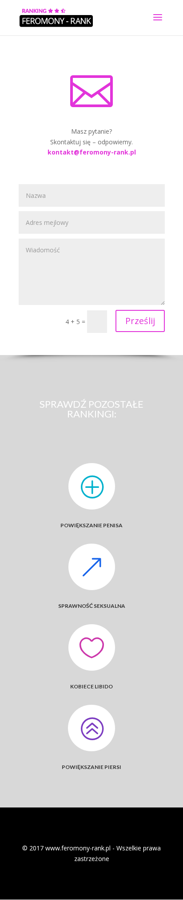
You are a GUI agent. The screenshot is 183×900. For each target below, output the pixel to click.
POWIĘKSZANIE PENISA (91, 525)
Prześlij (140, 321)
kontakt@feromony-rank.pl (92, 152)
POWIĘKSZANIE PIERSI (91, 767)
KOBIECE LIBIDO (91, 686)
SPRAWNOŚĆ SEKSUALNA (91, 606)
